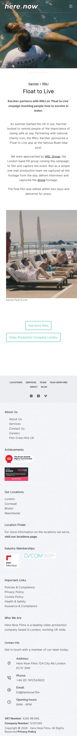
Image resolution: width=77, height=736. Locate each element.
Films (43, 382)
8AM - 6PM (24, 704)
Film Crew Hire (58, 382)
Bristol (9, 508)
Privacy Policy (14, 592)
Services (31, 382)
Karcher (33, 84)
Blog (44, 386)
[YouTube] (38, 396)
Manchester (12, 513)
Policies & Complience (20, 587)
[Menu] (70, 6)
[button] (38, 256)
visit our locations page (21, 536)
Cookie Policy (14, 597)
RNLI (45, 84)
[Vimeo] (45, 396)
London (10, 499)
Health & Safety (15, 601)
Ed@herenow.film (28, 692)
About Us (15, 419)
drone (41, 180)
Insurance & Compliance (21, 606)
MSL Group (52, 156)
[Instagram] (31, 396)
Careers (14, 433)
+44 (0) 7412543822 (30, 680)
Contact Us (17, 428)
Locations (16, 382)
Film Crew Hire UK (21, 438)
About (34, 386)
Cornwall (11, 503)
